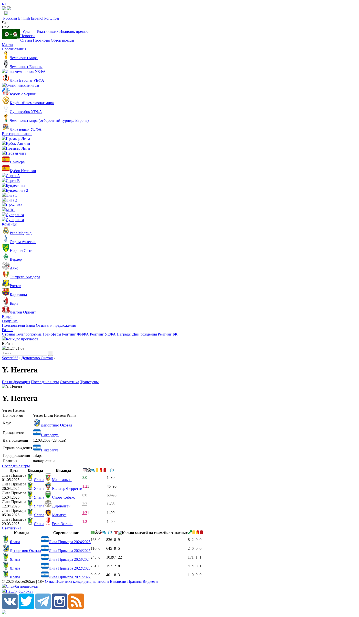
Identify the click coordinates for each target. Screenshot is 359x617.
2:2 (84, 504)
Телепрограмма (29, 334)
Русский (10, 18)
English (24, 18)
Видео (7, 316)
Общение (10, 321)
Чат (5, 23)
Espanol (37, 18)
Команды (9, 224)
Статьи (26, 40)
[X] (26, 608)
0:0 (84, 495)
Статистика (69, 382)
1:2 (84, 486)
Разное (7, 330)
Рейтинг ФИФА (75, 334)
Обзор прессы (62, 40)
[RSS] (76, 608)
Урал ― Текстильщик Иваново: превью (54, 31)
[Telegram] (43, 608)
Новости (27, 36)
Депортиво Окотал (37, 358)
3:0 (84, 477)
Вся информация (16, 382)
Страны (8, 334)
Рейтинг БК (168, 334)
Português (52, 18)
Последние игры (45, 382)
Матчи (7, 45)
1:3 (84, 513)
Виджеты (150, 581)
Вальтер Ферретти (67, 488)
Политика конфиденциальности (82, 581)
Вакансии (118, 581)
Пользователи (13, 325)
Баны (30, 325)
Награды (124, 334)
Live (5, 27)
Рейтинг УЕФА (103, 334)
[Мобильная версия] (9, 9)
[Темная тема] (4, 9)
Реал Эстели (62, 524)
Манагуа (59, 515)
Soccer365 (10, 358)
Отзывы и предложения (56, 325)
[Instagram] (59, 608)
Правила (134, 581)
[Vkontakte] (10, 608)
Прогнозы (41, 40)
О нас (49, 581)
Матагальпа (62, 480)
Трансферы (51, 334)
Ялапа (39, 480)
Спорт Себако (63, 497)
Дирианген (61, 506)
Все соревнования (17, 134)
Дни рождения (144, 334)
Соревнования (14, 49)
